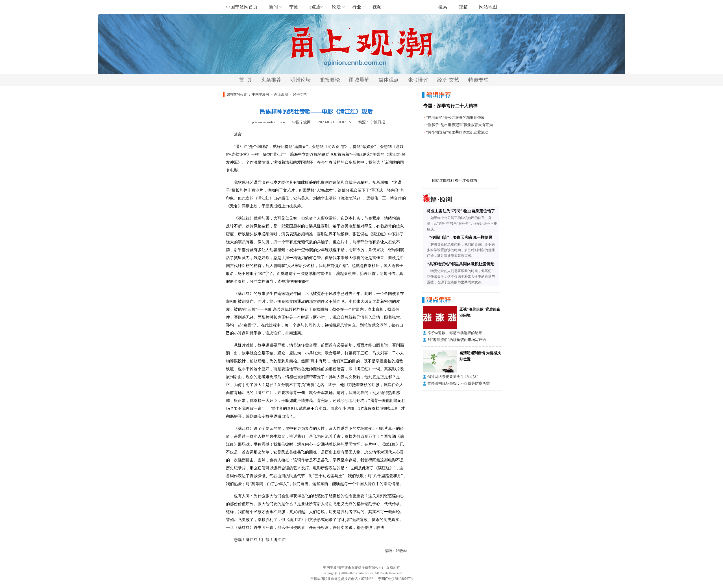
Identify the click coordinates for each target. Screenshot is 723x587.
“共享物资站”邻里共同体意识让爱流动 (457, 132)
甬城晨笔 (359, 80)
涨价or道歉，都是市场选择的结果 (455, 333)
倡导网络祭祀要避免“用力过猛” (452, 376)
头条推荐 (271, 80)
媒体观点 (388, 80)
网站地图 (488, 7)
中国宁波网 (260, 95)
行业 (356, 7)
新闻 (273, 7)
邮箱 (463, 7)
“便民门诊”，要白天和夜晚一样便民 (461, 237)
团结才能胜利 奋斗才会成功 (454, 180)
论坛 (336, 7)
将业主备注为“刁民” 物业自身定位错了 (461, 211)
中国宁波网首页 (242, 7)
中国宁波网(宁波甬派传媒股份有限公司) (353, 568)
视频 (377, 7)
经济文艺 (300, 95)
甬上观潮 (281, 95)
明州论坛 (300, 80)
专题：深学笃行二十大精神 (450, 105)
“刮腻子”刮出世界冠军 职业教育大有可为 (459, 125)
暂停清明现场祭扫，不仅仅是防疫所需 (458, 383)
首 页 (245, 80)
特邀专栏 (478, 80)
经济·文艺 (448, 80)
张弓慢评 (418, 80)
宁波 (293, 7)
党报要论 (330, 80)
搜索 (442, 7)
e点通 (315, 7)
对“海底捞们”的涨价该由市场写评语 (457, 340)
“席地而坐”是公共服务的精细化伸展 (455, 117)
